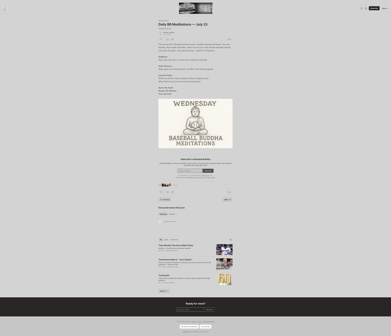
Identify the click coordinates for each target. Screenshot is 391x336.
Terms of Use (205, 175)
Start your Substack (190, 327)
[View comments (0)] (168, 39)
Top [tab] (161, 240)
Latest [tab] (166, 240)
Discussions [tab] (174, 240)
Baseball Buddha (168, 32)
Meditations (163, 21)
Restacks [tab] (172, 214)
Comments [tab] (163, 214)
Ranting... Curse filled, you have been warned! (174, 248)
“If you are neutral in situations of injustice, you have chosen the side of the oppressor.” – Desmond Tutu (184, 263)
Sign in (384, 8)
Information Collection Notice (195, 177)
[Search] (361, 8)
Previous (166, 200)
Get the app (205, 327)
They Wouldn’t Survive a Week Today (175, 245)
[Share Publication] (366, 8)
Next (226, 200)
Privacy (194, 321)
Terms (200, 321)
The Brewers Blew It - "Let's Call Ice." (175, 259)
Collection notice (208, 321)
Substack (185, 332)
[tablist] (167, 214)
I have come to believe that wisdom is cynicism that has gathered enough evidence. (184, 279)
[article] (195, 249)
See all (162, 291)
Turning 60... (164, 275)
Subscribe (374, 8)
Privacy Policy (211, 177)
